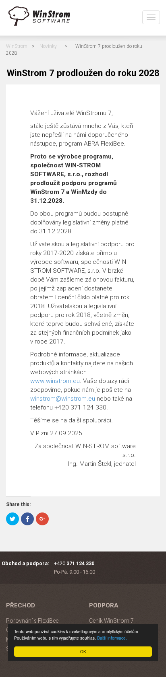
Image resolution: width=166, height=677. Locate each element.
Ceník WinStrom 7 (111, 620)
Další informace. (112, 638)
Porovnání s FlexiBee (32, 620)
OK (83, 651)
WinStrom (16, 46)
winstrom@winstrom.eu (62, 398)
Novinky (48, 46)
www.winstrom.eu (55, 381)
